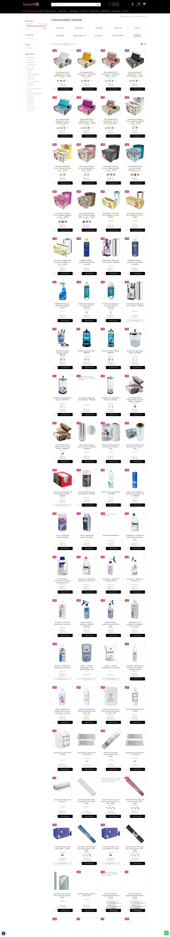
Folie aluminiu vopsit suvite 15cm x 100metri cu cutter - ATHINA (135, 215)
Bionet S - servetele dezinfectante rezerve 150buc (111, 666)
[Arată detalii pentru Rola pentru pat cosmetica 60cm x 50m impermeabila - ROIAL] (62, 881)
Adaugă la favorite (72, 50)
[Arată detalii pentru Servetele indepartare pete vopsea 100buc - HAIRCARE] (86, 479)
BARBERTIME (32, 64)
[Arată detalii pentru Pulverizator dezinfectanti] (111, 522)
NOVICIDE (31, 105)
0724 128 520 (115, 3)
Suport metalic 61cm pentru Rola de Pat (62, 800)
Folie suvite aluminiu (118, 35)
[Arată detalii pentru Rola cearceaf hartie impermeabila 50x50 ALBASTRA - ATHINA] (117, 911)
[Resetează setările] (3, 933)
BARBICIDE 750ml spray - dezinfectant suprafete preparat (62, 305)
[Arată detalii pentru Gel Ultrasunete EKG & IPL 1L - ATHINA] (135, 696)
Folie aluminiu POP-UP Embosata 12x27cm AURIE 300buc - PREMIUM (62, 446)
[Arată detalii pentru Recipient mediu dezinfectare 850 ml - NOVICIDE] (133, 360)
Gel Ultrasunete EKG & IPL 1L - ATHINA (135, 710)
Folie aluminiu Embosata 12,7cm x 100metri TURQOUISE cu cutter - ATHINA (135, 168)
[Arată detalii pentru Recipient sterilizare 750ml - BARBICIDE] (61, 360)
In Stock (30, 48)
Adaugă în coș (65, 89)
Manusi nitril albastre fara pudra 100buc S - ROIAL (62, 847)
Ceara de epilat (60, 35)
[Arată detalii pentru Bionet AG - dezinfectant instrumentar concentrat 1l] (62, 653)
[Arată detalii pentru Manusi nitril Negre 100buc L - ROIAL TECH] (88, 903)
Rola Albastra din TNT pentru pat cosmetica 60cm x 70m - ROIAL (87, 848)
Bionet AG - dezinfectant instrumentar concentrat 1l (62, 666)
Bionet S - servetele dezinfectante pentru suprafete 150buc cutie (87, 667)
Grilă (142, 44)
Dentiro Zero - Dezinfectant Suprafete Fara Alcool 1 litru (86, 580)
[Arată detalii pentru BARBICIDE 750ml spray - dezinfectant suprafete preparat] (62, 291)
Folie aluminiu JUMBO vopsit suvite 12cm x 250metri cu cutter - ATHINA (62, 262)
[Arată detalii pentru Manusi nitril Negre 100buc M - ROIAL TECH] (85, 903)
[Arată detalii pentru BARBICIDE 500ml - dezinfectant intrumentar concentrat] (86, 247)
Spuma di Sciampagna (35, 93)
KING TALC (31, 110)
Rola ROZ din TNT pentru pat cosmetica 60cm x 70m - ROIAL (135, 801)
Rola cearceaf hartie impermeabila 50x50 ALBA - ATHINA (110, 895)
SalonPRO (31, 57)
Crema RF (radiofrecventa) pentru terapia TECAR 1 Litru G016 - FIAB (86, 711)
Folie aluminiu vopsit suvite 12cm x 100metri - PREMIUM (111, 261)
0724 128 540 (115, 4)
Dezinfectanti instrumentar (137, 35)
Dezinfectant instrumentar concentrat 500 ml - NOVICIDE (87, 305)
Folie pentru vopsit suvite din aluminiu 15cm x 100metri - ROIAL (135, 446)
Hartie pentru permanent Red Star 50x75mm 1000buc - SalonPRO (62, 493)
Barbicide (31, 67)
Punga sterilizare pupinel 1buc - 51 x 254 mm (135, 753)
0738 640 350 (116, 5)
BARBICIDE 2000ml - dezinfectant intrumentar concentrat (135, 262)
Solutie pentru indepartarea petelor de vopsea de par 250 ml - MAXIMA (135, 493)
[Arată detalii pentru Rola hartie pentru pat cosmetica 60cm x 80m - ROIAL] (111, 740)
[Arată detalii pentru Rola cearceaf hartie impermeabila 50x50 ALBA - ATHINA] (111, 881)
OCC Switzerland (33, 81)
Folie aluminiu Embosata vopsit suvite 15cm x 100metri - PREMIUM (87, 446)
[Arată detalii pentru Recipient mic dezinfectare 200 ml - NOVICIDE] (135, 338)
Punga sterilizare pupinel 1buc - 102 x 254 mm (87, 753)
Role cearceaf (98, 35)
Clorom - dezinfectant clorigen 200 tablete (87, 536)
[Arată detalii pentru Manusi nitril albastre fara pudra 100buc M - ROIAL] (62, 856)
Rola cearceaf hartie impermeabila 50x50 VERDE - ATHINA (135, 895)
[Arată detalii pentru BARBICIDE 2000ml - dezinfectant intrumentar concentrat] (135, 247)
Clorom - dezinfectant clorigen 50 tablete (62, 536)
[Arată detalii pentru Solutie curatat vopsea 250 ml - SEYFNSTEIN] (111, 479)
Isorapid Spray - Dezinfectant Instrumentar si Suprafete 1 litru (135, 537)
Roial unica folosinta (34, 88)
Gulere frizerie (79, 28)
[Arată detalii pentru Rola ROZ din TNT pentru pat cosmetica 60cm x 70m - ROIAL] (108, 809)
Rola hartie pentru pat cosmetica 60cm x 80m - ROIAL (111, 754)
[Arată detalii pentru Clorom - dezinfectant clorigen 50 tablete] (62, 522)
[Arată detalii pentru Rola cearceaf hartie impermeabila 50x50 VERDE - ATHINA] (135, 881)
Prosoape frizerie (60, 28)
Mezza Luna (31, 79)
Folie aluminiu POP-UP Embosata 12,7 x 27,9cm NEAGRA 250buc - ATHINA (135, 74)
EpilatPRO (31, 62)
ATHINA (30, 60)
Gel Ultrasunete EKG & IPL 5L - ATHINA (62, 753)
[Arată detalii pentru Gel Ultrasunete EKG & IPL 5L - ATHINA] (62, 740)
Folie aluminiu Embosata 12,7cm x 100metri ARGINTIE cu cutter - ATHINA (135, 121)
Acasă (122, 16)
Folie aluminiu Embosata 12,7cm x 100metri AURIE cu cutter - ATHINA (62, 168)
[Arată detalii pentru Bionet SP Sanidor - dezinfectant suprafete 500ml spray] (86, 609)
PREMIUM (31, 96)
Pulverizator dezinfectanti (111, 535)
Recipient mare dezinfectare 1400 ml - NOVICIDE (110, 399)
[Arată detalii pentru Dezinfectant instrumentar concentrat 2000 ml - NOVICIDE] (87, 313)
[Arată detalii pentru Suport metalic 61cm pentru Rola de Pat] (62, 787)
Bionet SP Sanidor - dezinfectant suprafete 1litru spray (110, 624)
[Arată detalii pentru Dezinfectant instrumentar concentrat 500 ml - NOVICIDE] (86, 291)
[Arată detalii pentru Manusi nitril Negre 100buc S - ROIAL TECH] (86, 881)
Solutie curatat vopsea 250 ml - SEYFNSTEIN (111, 493)
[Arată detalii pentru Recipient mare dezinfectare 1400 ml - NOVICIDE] (136, 360)
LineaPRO (31, 76)
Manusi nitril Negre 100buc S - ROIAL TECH (87, 894)
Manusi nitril (98, 28)
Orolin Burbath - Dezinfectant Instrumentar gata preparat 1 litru (62, 580)
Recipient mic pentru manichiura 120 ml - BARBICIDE (62, 352)
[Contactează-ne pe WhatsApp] (166, 933)
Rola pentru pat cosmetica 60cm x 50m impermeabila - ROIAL (62, 895)
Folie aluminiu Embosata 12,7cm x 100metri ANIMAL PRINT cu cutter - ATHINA (86, 215)
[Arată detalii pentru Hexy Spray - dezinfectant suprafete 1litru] (135, 566)
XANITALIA (31, 98)
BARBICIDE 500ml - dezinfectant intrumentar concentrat (86, 262)
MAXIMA (30, 103)
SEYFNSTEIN (32, 108)
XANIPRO (31, 100)
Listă (145, 44)
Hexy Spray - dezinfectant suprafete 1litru (135, 580)
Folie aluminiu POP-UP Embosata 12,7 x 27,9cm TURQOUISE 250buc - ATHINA (63, 121)
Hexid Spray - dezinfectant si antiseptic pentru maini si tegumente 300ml (135, 667)
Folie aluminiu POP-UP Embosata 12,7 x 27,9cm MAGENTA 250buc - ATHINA (87, 121)
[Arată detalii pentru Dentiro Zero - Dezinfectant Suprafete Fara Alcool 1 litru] (86, 566)
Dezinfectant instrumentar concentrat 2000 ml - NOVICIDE (111, 305)
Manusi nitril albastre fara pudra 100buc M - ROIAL (111, 847)
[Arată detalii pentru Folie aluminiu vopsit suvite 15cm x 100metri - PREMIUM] (135, 291)
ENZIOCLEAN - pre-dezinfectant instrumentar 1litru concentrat (135, 624)
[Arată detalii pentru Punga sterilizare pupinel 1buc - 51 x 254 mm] (87, 762)
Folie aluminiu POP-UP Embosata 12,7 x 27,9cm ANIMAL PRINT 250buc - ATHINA (110, 121)
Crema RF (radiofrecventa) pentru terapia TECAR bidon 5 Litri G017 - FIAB (111, 711)
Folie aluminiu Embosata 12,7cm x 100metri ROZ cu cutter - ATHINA (87, 168)
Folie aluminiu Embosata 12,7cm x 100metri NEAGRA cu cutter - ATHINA (110, 168)
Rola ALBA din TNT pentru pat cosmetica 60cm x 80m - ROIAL (87, 801)
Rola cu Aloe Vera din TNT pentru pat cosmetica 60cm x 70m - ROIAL (111, 801)
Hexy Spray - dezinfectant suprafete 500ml (111, 580)
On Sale (30, 38)
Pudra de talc (118, 28)
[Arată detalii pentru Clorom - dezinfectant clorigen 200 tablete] (86, 522)
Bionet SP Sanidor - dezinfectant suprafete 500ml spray (87, 624)
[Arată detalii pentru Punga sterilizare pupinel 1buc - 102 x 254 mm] (86, 740)
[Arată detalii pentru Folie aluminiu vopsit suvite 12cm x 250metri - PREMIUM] (86, 385)
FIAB (29, 72)
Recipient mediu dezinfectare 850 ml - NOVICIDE (62, 399)
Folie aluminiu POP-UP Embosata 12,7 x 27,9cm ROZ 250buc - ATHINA (110, 74)
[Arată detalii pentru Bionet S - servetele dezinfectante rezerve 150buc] (111, 653)
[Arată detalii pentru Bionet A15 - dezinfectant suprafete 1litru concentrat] (62, 609)
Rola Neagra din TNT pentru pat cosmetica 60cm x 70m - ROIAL (135, 848)
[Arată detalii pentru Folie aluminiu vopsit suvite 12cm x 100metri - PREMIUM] (111, 247)
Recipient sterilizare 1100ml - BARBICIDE (111, 352)
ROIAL (30, 86)
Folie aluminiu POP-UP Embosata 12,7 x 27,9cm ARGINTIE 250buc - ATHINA (62, 74)
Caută (98, 4)
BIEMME (30, 69)
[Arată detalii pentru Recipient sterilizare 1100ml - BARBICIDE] (64, 360)
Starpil (30, 91)
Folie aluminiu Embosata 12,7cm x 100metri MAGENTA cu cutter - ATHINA (63, 215)
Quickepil (31, 84)
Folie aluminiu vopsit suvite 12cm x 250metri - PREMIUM (87, 399)
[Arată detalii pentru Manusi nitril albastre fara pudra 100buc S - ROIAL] (62, 834)
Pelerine (137, 28)
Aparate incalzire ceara (79, 35)
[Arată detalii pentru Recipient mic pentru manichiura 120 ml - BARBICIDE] (62, 338)
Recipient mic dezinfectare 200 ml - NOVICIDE (135, 352)
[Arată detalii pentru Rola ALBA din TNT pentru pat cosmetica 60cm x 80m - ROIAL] (86, 787)
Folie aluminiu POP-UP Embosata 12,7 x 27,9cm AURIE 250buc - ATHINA (87, 74)
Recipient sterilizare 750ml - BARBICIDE (86, 352)
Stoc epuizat (135, 320)
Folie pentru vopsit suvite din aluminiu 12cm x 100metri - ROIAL (111, 446)
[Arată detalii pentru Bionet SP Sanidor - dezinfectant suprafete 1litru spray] (111, 609)
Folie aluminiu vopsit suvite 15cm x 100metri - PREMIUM (135, 305)
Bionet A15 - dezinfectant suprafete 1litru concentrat (62, 623)
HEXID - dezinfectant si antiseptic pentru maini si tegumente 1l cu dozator (62, 711)
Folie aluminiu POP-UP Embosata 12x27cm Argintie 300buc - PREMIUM (135, 399)
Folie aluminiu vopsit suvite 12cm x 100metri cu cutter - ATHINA (111, 215)
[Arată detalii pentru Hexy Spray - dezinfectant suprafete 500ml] (111, 566)
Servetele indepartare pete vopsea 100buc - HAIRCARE (86, 493)
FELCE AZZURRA (33, 74)
